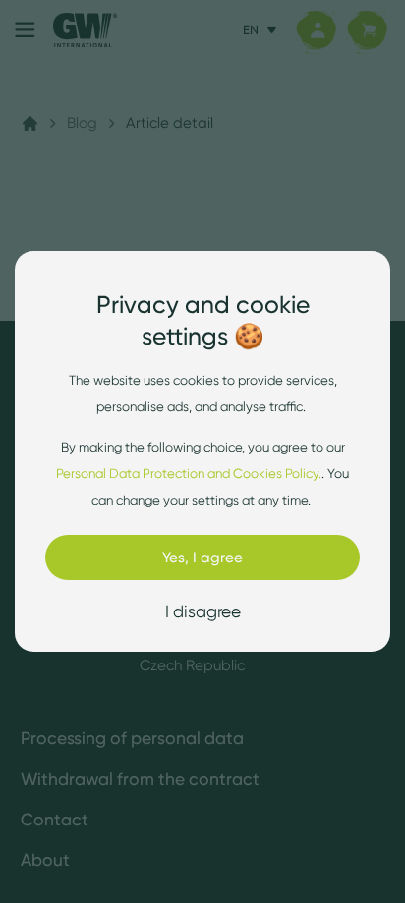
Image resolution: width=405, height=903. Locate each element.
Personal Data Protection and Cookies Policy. (188, 473)
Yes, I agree (202, 557)
